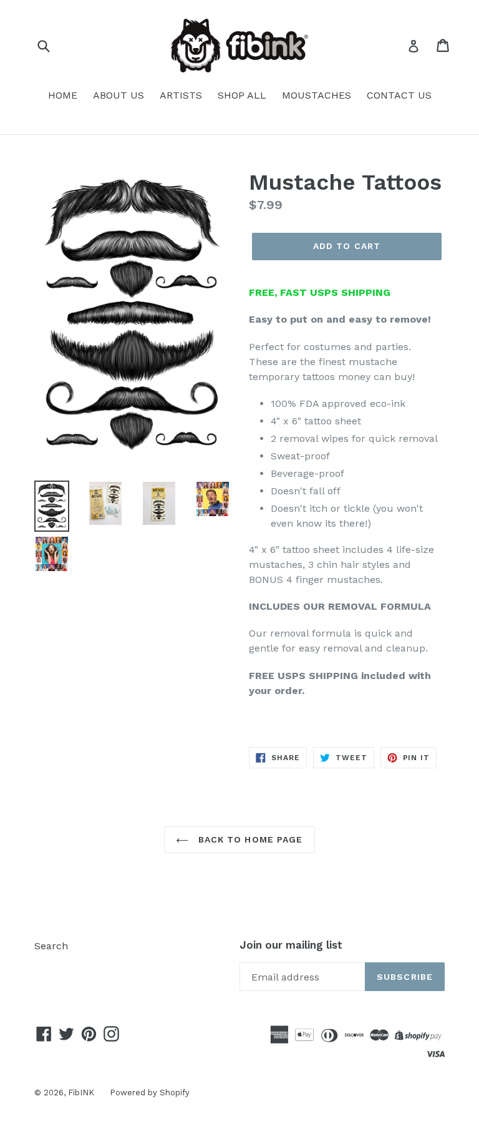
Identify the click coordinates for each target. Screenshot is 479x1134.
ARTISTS (181, 95)
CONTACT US (399, 95)
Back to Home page (248, 839)
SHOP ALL (242, 95)
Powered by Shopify (150, 1092)
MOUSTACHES (316, 95)
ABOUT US (118, 95)
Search (51, 946)
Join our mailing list (291, 945)
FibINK (81, 1092)
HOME (62, 95)
